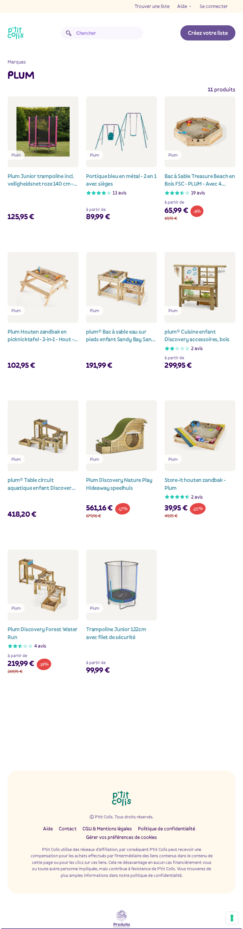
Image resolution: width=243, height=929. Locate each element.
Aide (182, 6)
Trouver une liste (152, 6)
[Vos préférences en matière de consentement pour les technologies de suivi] (232, 918)
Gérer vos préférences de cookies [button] (121, 837)
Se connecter (214, 6)
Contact (68, 828)
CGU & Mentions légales (107, 828)
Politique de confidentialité (166, 828)
